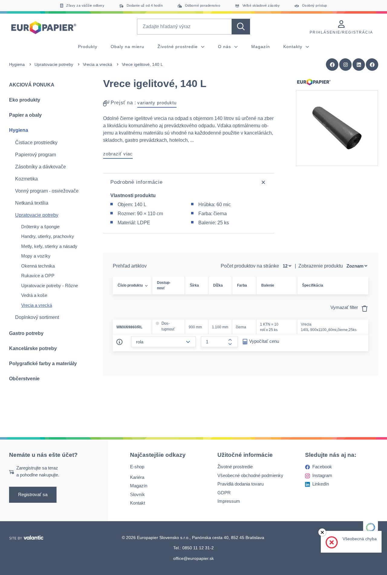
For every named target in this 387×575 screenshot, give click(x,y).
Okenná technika (38, 265)
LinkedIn (320, 484)
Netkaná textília (31, 203)
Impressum (228, 501)
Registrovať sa (32, 494)
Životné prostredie (178, 46)
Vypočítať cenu (264, 341)
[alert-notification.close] (322, 532)
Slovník (137, 494)
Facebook (322, 466)
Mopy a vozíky (35, 255)
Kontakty (293, 46)
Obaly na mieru (127, 46)
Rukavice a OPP (37, 275)
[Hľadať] (241, 26)
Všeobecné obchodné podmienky (250, 475)
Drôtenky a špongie (40, 226)
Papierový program (35, 154)
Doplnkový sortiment (37, 317)
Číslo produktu (130, 285)
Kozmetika (26, 178)
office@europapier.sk (193, 558)
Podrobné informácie (136, 182)
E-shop (137, 466)
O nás (225, 46)
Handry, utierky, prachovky (47, 236)
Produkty (87, 46)
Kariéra (137, 477)
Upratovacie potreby (53, 64)
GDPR (224, 492)
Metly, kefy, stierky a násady (49, 246)
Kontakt (137, 503)
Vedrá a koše (34, 295)
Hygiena (17, 64)
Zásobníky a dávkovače (40, 166)
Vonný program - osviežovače (47, 190)
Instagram (322, 475)
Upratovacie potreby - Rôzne (49, 285)
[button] (372, 65)
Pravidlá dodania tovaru (240, 484)
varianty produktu (157, 102)
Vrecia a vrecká (97, 64)
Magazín (260, 46)
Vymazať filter (344, 307)
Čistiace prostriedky (36, 142)
